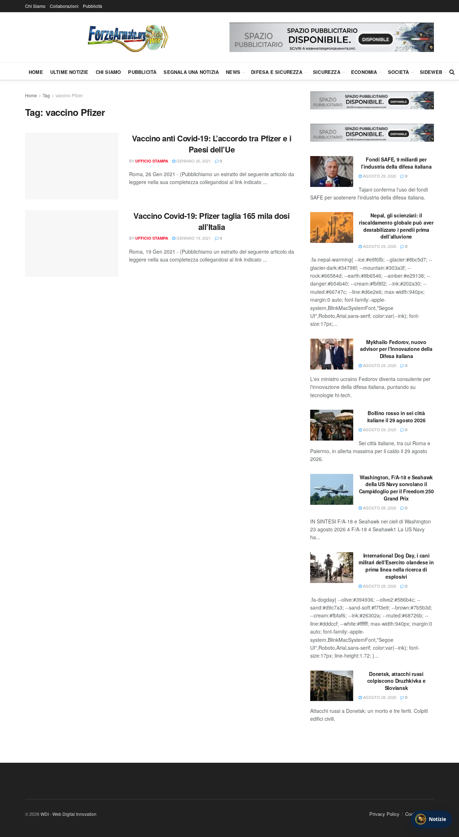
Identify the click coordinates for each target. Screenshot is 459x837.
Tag (46, 95)
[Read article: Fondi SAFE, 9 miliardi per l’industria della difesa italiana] (331, 171)
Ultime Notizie (69, 72)
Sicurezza (326, 72)
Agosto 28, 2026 (379, 508)
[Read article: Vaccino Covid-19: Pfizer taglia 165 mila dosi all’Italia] (71, 243)
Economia (364, 72)
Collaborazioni (64, 6)
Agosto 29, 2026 (379, 176)
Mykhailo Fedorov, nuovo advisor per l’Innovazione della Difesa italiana (396, 348)
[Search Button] (452, 72)
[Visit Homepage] (127, 37)
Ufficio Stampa (151, 161)
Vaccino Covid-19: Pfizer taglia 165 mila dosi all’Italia (211, 221)
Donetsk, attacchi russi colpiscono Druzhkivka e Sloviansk (396, 680)
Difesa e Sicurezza (276, 72)
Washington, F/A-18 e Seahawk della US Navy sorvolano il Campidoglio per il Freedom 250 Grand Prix (396, 488)
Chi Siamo (35, 6)
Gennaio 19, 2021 (193, 238)
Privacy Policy (384, 813)
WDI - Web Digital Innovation (68, 814)
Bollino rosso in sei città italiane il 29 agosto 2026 (396, 416)
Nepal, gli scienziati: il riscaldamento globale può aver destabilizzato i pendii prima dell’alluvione (396, 226)
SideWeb (431, 72)
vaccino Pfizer (69, 95)
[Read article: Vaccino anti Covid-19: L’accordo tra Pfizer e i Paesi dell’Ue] (71, 166)
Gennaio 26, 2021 (193, 161)
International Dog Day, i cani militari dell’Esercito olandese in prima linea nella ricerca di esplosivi (396, 566)
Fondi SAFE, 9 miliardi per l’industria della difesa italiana (396, 163)
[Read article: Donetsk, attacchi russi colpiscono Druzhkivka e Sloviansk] (331, 686)
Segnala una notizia (191, 72)
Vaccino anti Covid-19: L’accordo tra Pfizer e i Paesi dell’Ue (211, 143)
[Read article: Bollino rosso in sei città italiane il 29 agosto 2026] (331, 425)
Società (398, 72)
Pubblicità (92, 6)
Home (36, 72)
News (233, 72)
